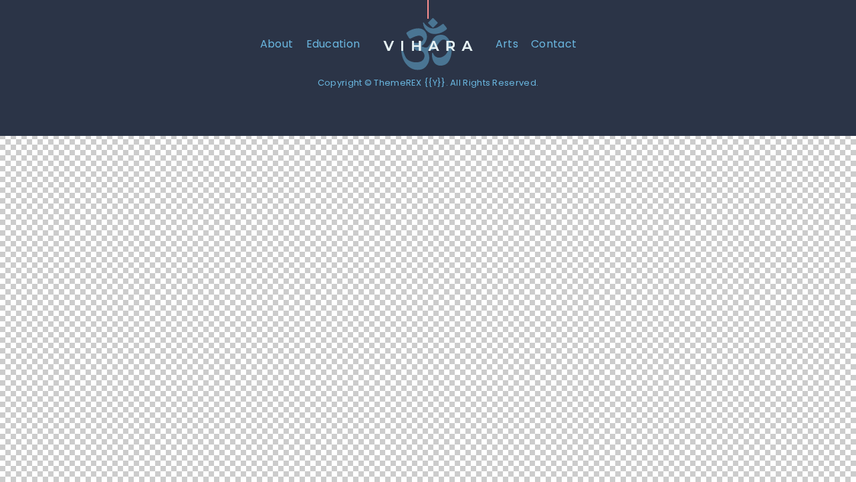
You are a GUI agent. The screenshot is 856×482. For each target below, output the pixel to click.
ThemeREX (397, 82)
